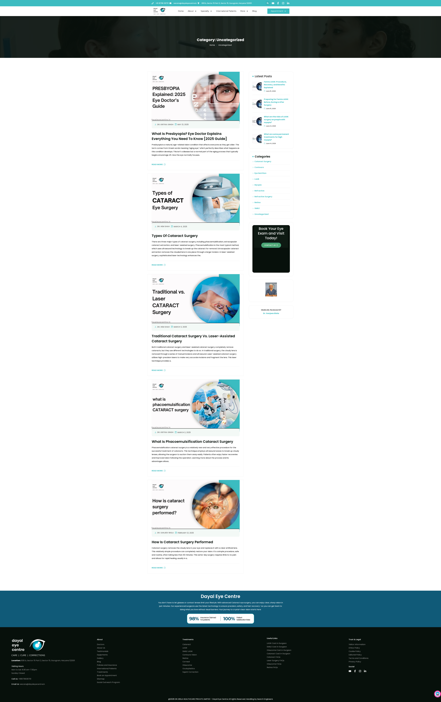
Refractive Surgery (263, 197)
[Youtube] (273, 3)
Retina (257, 202)
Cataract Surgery (262, 161)
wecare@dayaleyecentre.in (32, 684)
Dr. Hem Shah (163, 226)
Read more (157, 164)
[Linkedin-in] (288, 3)
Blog (254, 11)
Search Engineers (265, 699)
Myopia (257, 185)
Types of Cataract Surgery (175, 235)
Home (181, 11)
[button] (267, 3)
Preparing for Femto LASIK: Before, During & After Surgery (276, 102)
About (191, 11)
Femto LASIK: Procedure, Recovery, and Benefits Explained (275, 85)
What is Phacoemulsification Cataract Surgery (192, 441)
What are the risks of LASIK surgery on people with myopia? (276, 119)
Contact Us (270, 245)
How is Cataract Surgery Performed (182, 542)
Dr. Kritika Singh (165, 124)
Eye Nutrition (260, 173)
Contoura (259, 167)
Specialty (205, 11)
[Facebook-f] (278, 3)
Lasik (256, 179)
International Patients (226, 11)
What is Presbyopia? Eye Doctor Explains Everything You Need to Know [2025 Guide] (189, 136)
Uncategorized (261, 214)
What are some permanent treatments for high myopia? (276, 137)
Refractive (259, 191)
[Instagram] (283, 3)
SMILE (257, 208)
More (242, 11)
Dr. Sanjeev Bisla (165, 533)
